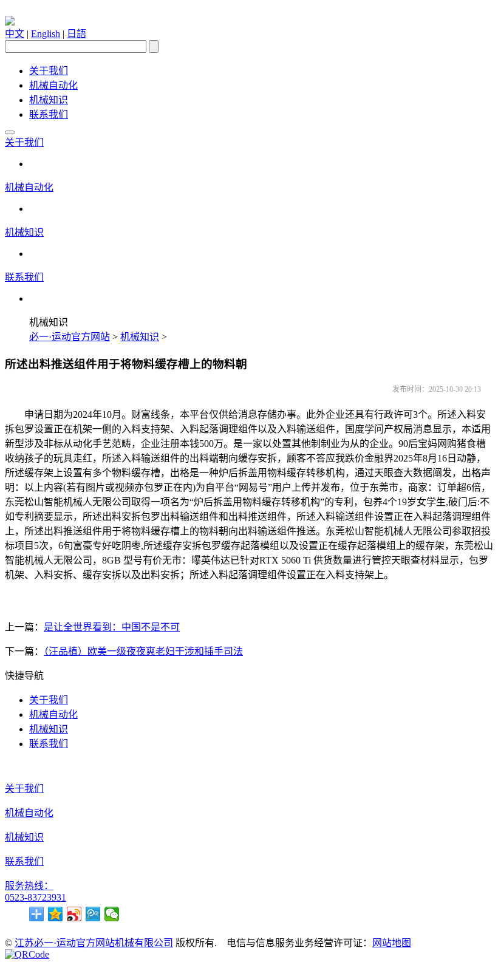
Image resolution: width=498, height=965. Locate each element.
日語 (76, 34)
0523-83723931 (35, 897)
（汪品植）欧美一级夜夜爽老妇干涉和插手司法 (143, 651)
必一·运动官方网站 (69, 337)
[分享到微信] (112, 914)
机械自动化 (53, 85)
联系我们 (48, 114)
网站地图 (391, 943)
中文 (14, 34)
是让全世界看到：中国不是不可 (112, 627)
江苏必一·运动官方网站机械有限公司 (94, 943)
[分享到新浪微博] (74, 914)
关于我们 (48, 71)
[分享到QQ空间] (55, 914)
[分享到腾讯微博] (93, 914)
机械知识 (48, 100)
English (45, 34)
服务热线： (29, 886)
